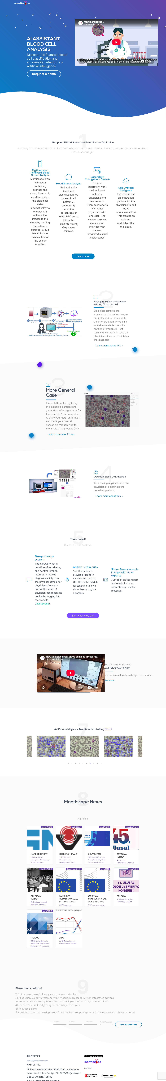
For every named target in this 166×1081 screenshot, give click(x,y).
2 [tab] (72, 763)
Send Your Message (128, 1024)
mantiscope (42, 603)
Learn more (83, 256)
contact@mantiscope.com (37, 1061)
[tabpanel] (84, 746)
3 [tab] (75, 763)
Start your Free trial (83, 615)
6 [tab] (86, 763)
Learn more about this (108, 345)
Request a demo (44, 74)
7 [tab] (90, 763)
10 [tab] (101, 763)
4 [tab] (79, 763)
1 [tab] (68, 763)
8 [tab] (94, 763)
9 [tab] (97, 763)
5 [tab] (83, 763)
